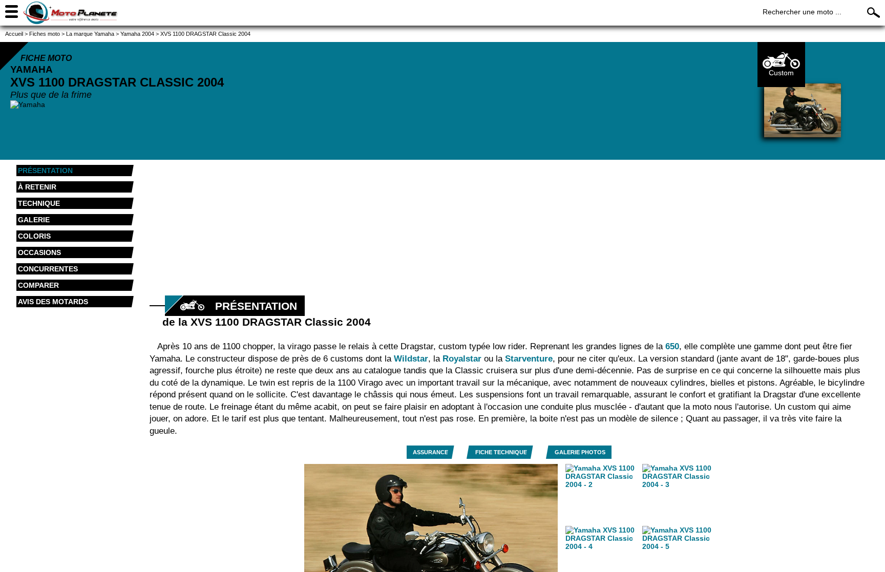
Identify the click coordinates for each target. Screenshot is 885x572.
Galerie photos (580, 452)
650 (672, 346)
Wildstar (411, 359)
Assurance (430, 452)
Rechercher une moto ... (802, 12)
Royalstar (461, 359)
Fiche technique (501, 452)
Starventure (529, 359)
